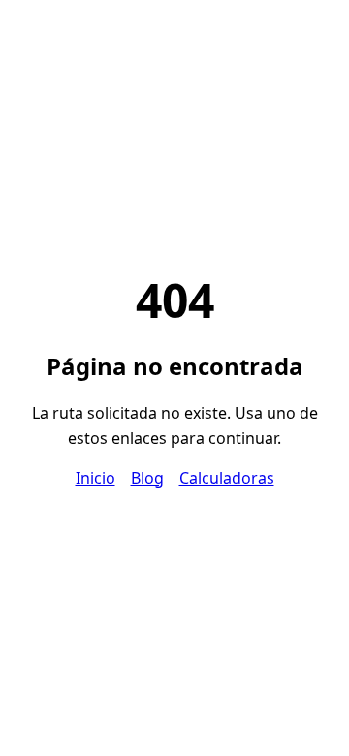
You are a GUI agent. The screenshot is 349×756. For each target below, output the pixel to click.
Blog (147, 477)
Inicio (95, 477)
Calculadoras (226, 477)
